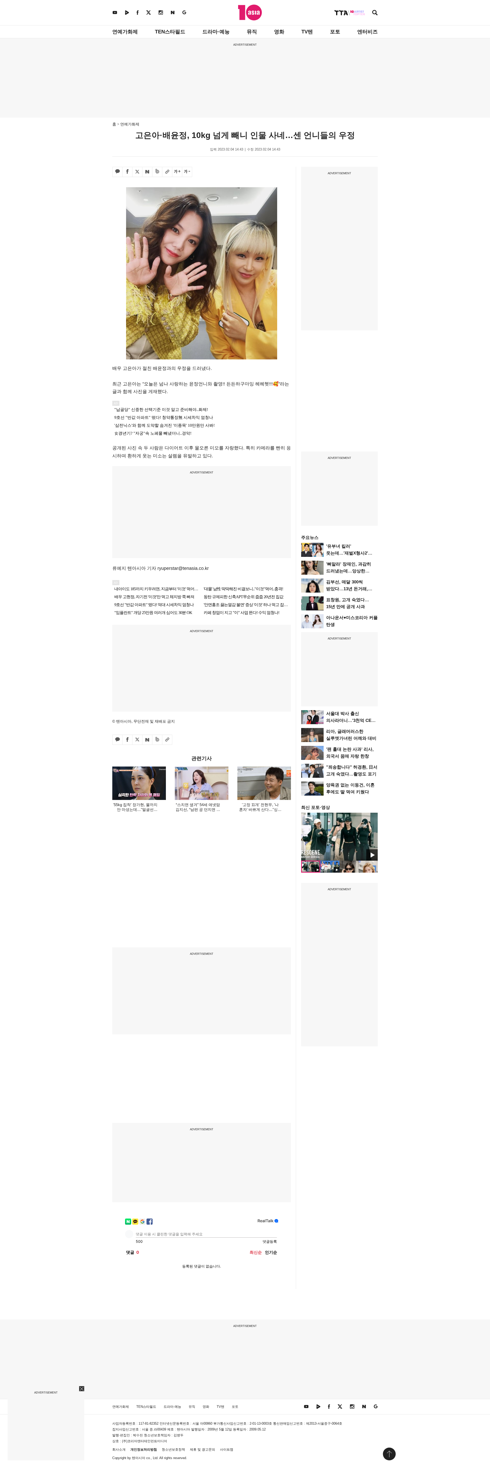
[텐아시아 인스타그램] (160, 12)
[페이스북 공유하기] (127, 172)
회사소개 (119, 1449)
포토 (335, 31)
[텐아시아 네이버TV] (127, 12)
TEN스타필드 (170, 31)
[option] (339, 837)
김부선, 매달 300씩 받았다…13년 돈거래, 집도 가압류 (347, 589)
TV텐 (307, 31)
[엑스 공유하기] (137, 172)
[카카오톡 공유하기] (117, 172)
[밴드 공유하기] (157, 172)
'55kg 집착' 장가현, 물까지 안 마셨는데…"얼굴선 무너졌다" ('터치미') (135, 809)
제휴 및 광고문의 (202, 1449)
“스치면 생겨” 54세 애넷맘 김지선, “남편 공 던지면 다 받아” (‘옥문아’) (198, 809)
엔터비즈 (367, 31)
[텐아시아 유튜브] (115, 12)
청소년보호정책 (173, 1449)
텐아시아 (138, 1458)
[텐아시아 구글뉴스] (184, 12)
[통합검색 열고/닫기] (375, 13)
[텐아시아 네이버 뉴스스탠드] (173, 12)
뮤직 (252, 31)
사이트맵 (226, 1449)
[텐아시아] (250, 12)
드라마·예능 (216, 31)
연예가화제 (125, 31)
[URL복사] (167, 172)
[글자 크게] (177, 172)
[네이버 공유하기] (147, 172)
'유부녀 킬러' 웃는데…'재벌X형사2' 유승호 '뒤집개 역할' (347, 553)
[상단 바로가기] (389, 1454)
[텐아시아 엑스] (148, 12)
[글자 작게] (187, 172)
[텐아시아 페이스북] (138, 12)
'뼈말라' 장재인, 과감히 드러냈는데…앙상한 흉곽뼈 (348, 571)
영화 (279, 31)
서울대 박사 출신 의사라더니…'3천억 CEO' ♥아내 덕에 (351, 720)
